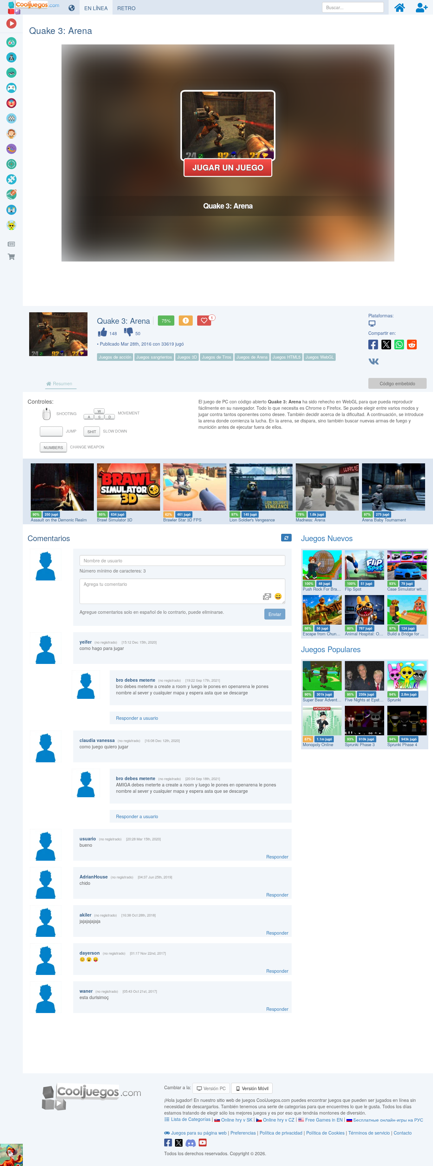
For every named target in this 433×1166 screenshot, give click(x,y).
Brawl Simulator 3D (114, 520)
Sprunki (394, 700)
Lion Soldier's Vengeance (252, 520)
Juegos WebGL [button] (320, 357)
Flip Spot (353, 589)
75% (166, 320)
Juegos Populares (331, 648)
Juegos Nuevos (327, 537)
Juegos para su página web (199, 1133)
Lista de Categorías (191, 1119)
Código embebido (397, 383)
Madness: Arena (310, 520)
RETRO (128, 8)
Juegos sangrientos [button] (154, 357)
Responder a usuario (137, 718)
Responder (277, 856)
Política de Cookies (325, 1133)
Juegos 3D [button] (187, 357)
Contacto (403, 1133)
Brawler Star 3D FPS (182, 520)
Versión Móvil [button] (254, 1088)
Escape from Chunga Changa (329, 634)
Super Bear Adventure (323, 700)
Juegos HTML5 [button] (287, 357)
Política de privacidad (281, 1133)
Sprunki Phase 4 (402, 744)
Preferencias (243, 1133)
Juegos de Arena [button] (252, 357)
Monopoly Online (318, 744)
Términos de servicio (369, 1133)
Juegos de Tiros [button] (216, 357)
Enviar (274, 614)
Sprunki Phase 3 (360, 744)
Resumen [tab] (62, 383)
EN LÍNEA (98, 8)
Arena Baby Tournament (384, 520)
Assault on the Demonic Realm (59, 520)
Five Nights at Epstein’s (366, 700)
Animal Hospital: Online (366, 634)
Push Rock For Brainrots (325, 589)
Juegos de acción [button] (115, 357)
